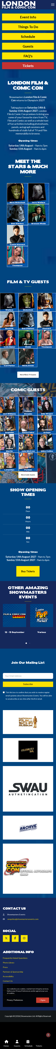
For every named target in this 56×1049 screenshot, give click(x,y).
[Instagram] (24, 938)
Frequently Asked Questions (15, 958)
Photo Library (8, 962)
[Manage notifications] (48, 1035)
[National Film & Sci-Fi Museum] (28, 722)
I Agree (42, 1000)
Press (5, 967)
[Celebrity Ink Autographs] (28, 750)
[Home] (6, 1044)
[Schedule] (28, 1044)
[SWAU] (28, 789)
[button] (26, 643)
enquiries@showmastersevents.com (22, 919)
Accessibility (8, 976)
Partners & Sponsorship (13, 972)
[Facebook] (15, 938)
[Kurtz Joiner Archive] (28, 827)
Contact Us (8, 981)
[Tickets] (38, 1044)
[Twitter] (6, 938)
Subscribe (28, 684)
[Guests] (17, 1044)
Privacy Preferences (15, 1000)
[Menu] (51, 4)
